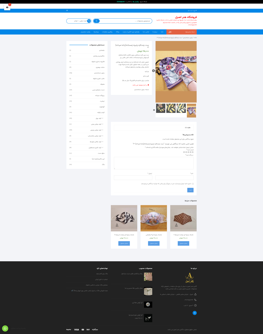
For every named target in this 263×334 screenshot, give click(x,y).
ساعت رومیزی (100, 67)
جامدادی (101, 50)
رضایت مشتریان (85, 32)
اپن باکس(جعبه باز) (98, 159)
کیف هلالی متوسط (95, 142)
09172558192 (121, 2)
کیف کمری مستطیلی (95, 148)
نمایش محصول (183, 243)
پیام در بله (136, 2)
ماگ (103, 165)
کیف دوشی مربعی (95, 130)
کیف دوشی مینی (96, 124)
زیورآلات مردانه (99, 95)
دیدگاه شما (189, 155)
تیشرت (102, 101)
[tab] (187, 127)
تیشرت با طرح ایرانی (101, 279)
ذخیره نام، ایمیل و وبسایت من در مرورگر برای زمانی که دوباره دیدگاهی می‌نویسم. (166, 184)
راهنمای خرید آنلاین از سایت (131, 32)
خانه (162, 32)
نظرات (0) (187, 128)
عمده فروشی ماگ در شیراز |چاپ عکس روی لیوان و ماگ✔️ (89, 291)
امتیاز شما (190, 150)
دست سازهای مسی (98, 90)
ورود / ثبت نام (192, 11)
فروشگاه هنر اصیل (186, 17)
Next (154, 70)
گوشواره (102, 107)
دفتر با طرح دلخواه (98, 79)
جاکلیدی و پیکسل (98, 56)
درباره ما (155, 32)
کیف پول (98, 118)
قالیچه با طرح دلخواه (98, 62)
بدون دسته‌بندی (188, 38)
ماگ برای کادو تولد (102, 274)
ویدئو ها (96, 32)
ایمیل (150, 173)
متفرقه (102, 84)
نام (191, 173)
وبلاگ (117, 32)
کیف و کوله (100, 112)
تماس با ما (146, 32)
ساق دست (101, 153)
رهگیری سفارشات (107, 32)
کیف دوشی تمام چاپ (94, 136)
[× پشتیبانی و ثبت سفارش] (5, 328)
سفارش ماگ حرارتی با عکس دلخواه (97, 285)
